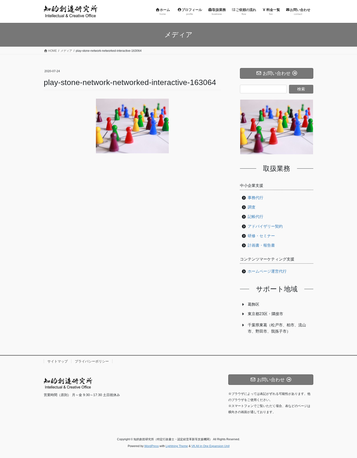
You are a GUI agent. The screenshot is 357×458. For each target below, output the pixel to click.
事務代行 (255, 198)
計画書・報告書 (261, 245)
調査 (251, 207)
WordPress (151, 446)
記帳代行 (255, 217)
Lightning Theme (177, 446)
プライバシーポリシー (92, 361)
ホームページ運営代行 (267, 271)
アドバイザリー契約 (265, 226)
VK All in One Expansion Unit (210, 446)
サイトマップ (57, 361)
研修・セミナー (261, 236)
